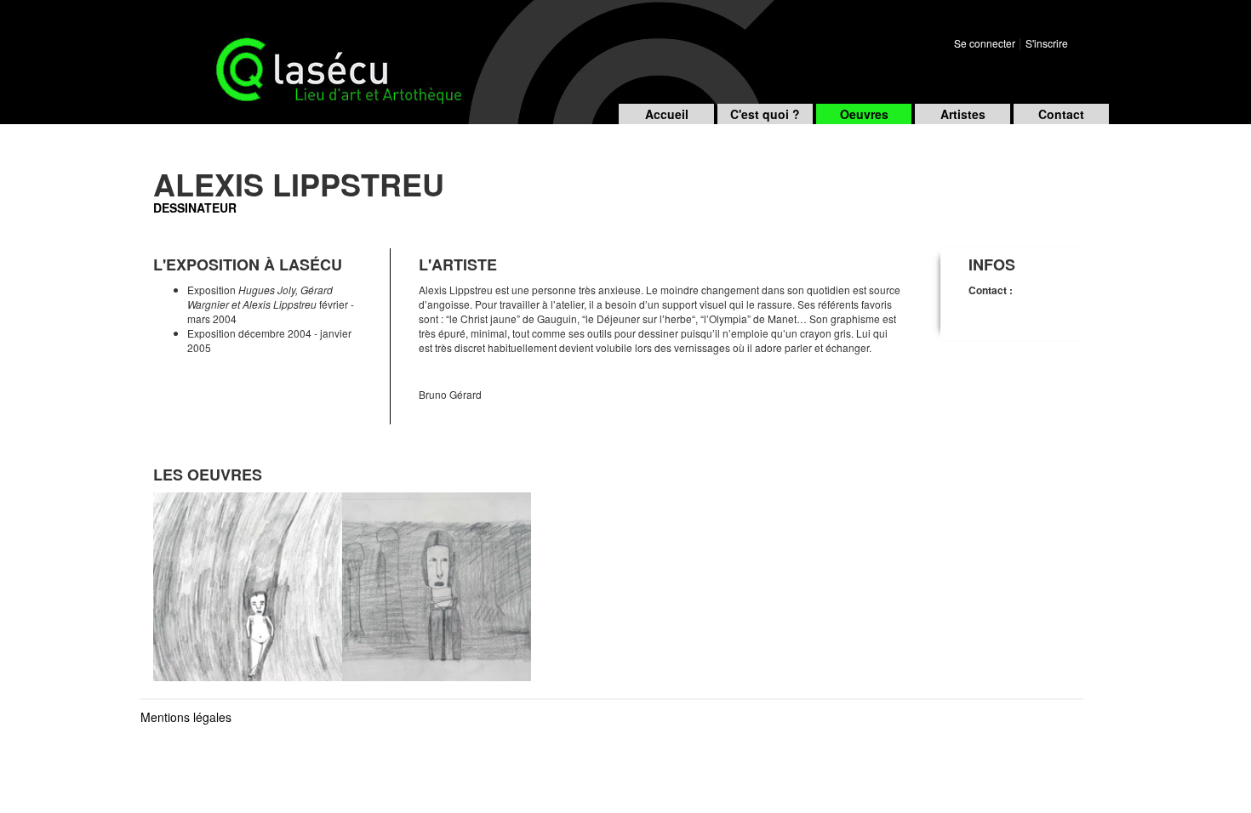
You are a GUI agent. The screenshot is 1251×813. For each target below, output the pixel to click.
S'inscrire (1046, 43)
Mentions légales (185, 716)
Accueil (666, 113)
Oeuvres (864, 113)
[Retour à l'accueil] (272, 50)
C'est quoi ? (765, 113)
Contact (1061, 113)
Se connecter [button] (984, 43)
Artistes (962, 113)
